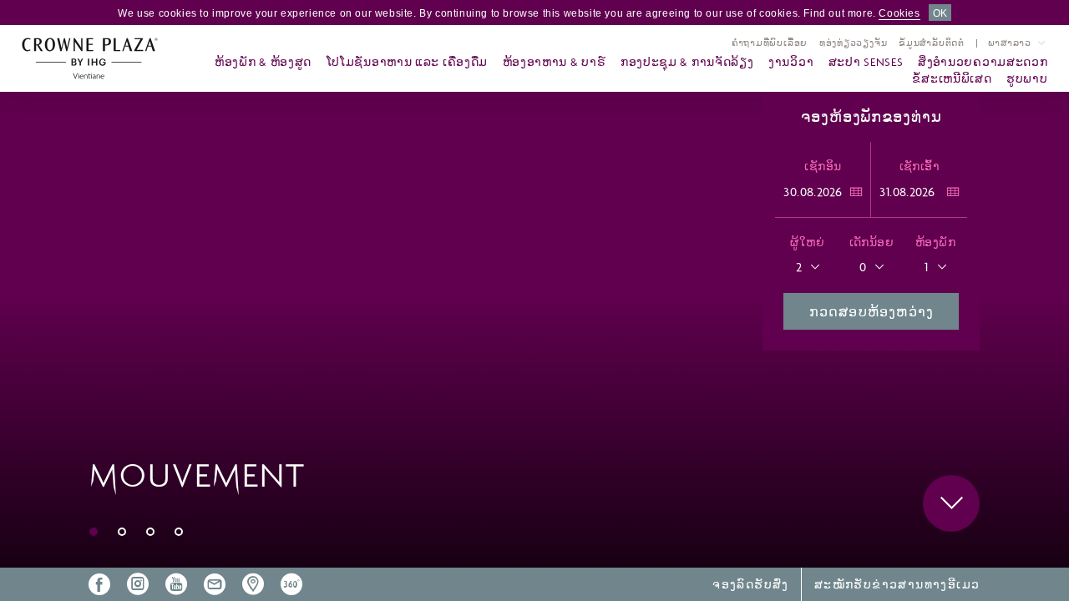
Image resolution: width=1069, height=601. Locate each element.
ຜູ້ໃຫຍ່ (806, 242)
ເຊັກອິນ (822, 166)
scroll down (951, 503)
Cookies (899, 13)
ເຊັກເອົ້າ (919, 166)
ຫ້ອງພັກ (935, 242)
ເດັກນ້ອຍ (871, 242)
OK (940, 13)
